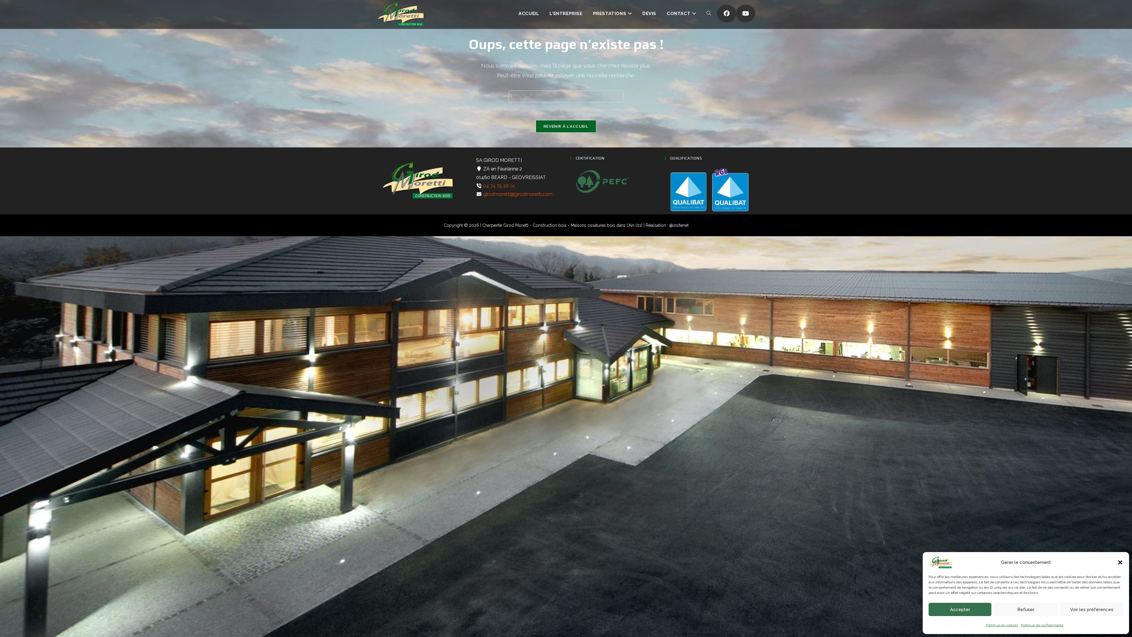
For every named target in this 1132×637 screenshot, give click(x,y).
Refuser (1025, 609)
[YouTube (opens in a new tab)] (745, 13)
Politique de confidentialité (1042, 625)
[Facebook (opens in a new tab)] (726, 13)
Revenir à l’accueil (566, 126)
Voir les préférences (1091, 609)
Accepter (960, 609)
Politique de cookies (1002, 625)
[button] (1120, 562)
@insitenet (679, 225)
